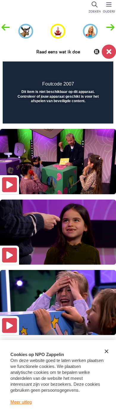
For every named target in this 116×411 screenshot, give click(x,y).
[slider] (57, 115)
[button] (110, 30)
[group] (26, 30)
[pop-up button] (79, 70)
